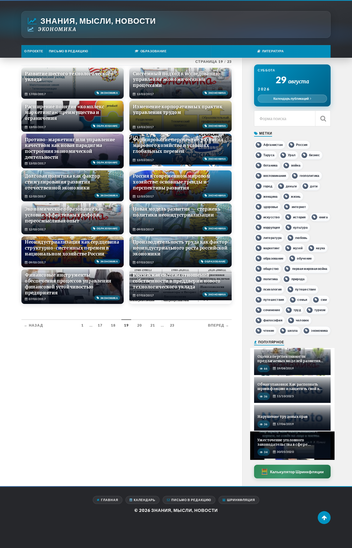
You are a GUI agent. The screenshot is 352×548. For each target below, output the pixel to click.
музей (298, 248)
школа (293, 331)
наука (320, 248)
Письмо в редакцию (68, 51)
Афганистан (273, 145)
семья (302, 300)
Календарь (144, 500)
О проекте (33, 51)
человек (302, 320)
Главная (109, 500)
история (299, 217)
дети (313, 186)
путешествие (305, 289)
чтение (268, 331)
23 (172, 325)
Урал (292, 155)
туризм (319, 310)
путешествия (273, 300)
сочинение (271, 310)
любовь (301, 238)
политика (270, 279)
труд (297, 310)
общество (271, 269)
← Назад (33, 325)
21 (152, 325)
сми (324, 300)
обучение (304, 258)
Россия (301, 145)
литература (272, 238)
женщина (270, 196)
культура (300, 227)
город (267, 186)
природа (298, 279)
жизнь (295, 196)
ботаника (270, 165)
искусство (271, 217)
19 (126, 325)
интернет (299, 207)
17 (100, 325)
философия (272, 320)
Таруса (268, 155)
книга (323, 217)
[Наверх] (324, 517)
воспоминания (274, 176)
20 (139, 325)
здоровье (270, 207)
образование (273, 258)
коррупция (271, 227)
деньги (291, 186)
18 (113, 325)
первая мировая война (310, 269)
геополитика (310, 176)
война (295, 165)
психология (272, 289)
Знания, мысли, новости (98, 20)
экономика (319, 331)
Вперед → (218, 325)
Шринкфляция (241, 500)
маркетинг (271, 248)
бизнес (314, 155)
